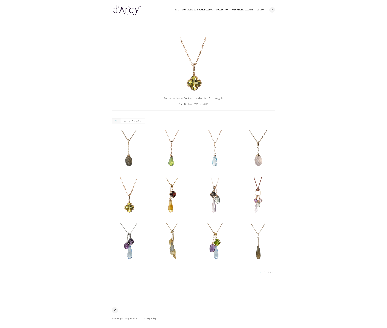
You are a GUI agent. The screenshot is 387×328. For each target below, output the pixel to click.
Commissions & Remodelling (197, 9)
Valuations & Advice (242, 9)
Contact (261, 9)
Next (271, 272)
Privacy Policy (149, 318)
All (116, 121)
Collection (222, 9)
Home (176, 9)
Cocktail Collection (133, 121)
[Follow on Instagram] (115, 310)
